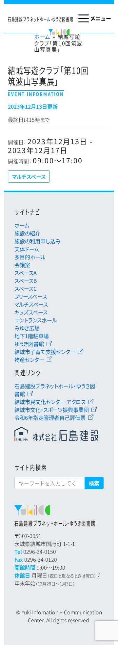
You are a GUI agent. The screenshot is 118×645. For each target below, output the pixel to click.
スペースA (25, 273)
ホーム (42, 36)
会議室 (22, 265)
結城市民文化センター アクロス (50, 402)
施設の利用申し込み (37, 241)
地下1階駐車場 (31, 336)
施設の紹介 (27, 233)
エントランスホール (35, 320)
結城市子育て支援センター (44, 352)
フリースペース (30, 296)
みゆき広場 (27, 328)
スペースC (25, 288)
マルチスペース (31, 304)
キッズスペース (31, 312)
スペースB (25, 280)
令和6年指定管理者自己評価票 (50, 417)
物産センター (29, 359)
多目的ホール (30, 257)
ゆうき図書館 (29, 344)
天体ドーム (26, 249)
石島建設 (56, 435)
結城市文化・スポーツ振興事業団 (51, 410)
